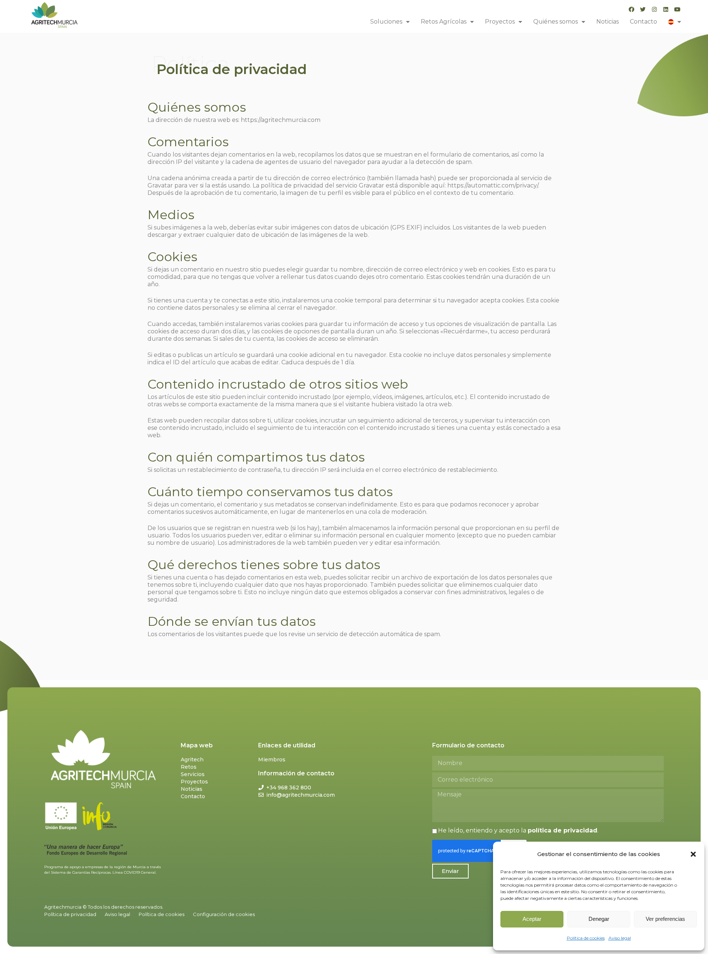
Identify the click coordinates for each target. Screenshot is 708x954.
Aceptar (532, 919)
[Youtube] (677, 9)
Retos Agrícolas (443, 21)
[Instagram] (654, 9)
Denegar (599, 919)
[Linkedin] (666, 9)
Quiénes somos (555, 21)
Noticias (607, 21)
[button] (693, 854)
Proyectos (500, 21)
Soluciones (386, 21)
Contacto (643, 21)
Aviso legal (619, 938)
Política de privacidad (70, 914)
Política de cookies (586, 938)
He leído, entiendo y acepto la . (518, 830)
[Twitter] (643, 9)
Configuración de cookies (224, 914)
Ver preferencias (665, 919)
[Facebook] (631, 9)
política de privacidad (562, 830)
